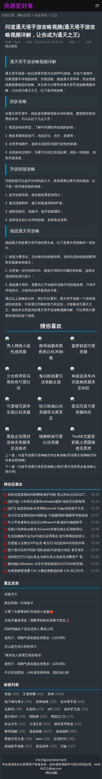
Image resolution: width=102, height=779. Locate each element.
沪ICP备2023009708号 (51, 760)
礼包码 (35, 709)
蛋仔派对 (15, 716)
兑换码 (13, 709)
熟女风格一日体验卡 (18, 603)
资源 (11, 694)
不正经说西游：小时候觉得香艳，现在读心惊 (36, 672)
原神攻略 (46, 702)
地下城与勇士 (18, 702)
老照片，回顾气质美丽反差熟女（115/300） (35, 638)
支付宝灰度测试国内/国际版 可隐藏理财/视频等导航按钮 (47, 515)
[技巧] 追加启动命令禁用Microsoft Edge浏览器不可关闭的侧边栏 (53, 508)
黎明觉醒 (15, 731)
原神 (56, 694)
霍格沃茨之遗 (18, 739)
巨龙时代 (64, 739)
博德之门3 (62, 716)
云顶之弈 (39, 724)
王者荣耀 (33, 694)
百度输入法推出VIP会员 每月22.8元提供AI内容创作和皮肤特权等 (54, 543)
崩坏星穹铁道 (67, 724)
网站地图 (51, 772)
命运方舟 (15, 724)
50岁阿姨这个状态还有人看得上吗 (28, 629)
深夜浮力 (10, 594)
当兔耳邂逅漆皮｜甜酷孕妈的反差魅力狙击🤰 (37, 620)
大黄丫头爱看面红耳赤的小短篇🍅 (29, 611)
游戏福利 (66, 731)
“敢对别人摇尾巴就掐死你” (23, 655)
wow (43, 739)
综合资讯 (40, 15)
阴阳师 (38, 716)
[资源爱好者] (17, 6)
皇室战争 (46, 746)
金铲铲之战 (76, 709)
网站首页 (24, 15)
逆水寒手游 (72, 702)
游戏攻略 (40, 731)
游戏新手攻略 (18, 746)
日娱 (67, 746)
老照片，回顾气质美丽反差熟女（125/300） (35, 664)
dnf (54, 709)
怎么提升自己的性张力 (20, 646)
